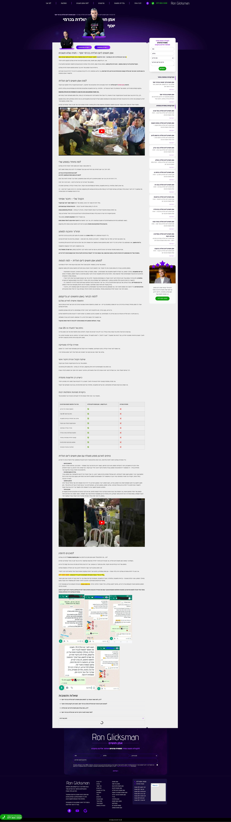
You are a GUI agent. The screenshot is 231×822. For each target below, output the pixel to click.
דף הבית (112, 15)
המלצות (64, 3)
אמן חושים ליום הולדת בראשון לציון (162, 135)
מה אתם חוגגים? (82, 3)
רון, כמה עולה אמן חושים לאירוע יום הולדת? (74, 708)
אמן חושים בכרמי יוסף (167, 94)
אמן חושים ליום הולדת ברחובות (164, 197)
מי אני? (48, 3)
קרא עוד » (171, 89)
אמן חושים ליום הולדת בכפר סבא (163, 221)
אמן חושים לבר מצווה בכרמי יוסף (163, 82)
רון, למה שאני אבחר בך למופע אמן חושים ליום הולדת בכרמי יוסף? (81, 699)
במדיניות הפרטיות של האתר (124, 766)
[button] (102, 699)
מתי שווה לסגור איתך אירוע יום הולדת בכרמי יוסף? (76, 712)
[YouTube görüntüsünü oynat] (102, 131)
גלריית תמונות (119, 3)
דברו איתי (137, 3)
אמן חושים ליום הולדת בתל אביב (163, 111)
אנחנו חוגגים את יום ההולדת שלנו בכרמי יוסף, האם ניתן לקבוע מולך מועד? (84, 704)
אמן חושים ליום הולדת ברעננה (164, 248)
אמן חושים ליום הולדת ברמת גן (164, 172)
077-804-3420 (162, 298)
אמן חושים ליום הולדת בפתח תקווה (162, 123)
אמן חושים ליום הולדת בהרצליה (163, 209)
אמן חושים (121, 85)
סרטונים (101, 3)
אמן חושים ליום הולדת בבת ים (164, 185)
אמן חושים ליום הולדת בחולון (164, 160)
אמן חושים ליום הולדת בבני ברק (163, 148)
